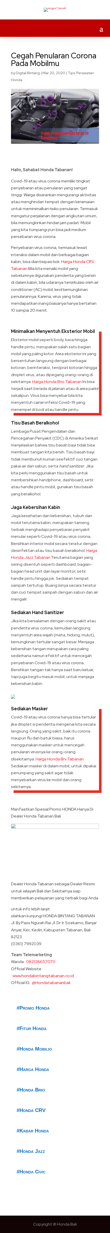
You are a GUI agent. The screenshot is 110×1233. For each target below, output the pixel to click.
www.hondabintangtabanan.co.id (43, 975)
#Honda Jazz (31, 1151)
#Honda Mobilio (34, 1049)
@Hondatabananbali (51, 982)
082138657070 (40, 961)
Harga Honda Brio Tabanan (56, 381)
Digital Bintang (28, 73)
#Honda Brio (31, 1090)
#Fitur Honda (32, 1028)
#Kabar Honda (33, 1130)
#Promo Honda (33, 1008)
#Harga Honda (33, 1069)
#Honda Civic (31, 1171)
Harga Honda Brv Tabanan (60, 759)
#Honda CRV (31, 1110)
